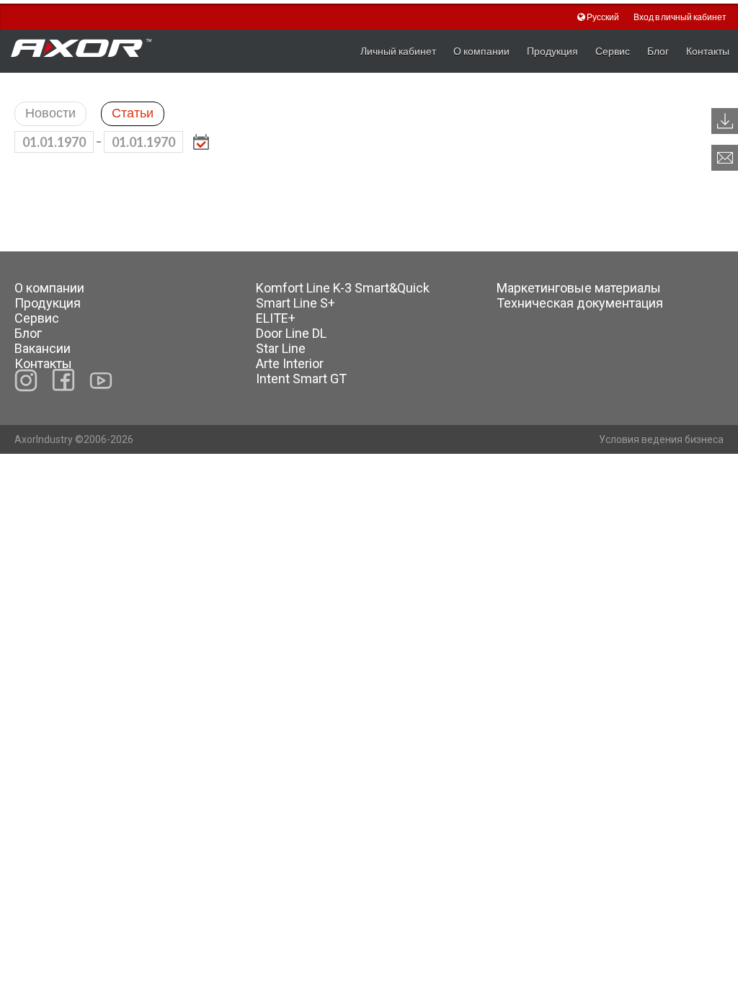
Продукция (552, 51)
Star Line (281, 348)
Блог (658, 51)
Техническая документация (580, 302)
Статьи (133, 112)
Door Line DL (291, 333)
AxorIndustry (44, 439)
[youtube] (100, 380)
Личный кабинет (398, 51)
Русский (603, 17)
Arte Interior (290, 363)
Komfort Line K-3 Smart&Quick (343, 287)
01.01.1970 (54, 142)
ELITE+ (275, 318)
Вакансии (42, 348)
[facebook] (63, 380)
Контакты (707, 51)
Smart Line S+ (295, 302)
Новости (50, 112)
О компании (481, 51)
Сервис (612, 51)
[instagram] (25, 380)
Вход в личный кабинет (679, 17)
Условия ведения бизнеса (661, 439)
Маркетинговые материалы (579, 287)
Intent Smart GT (301, 378)
